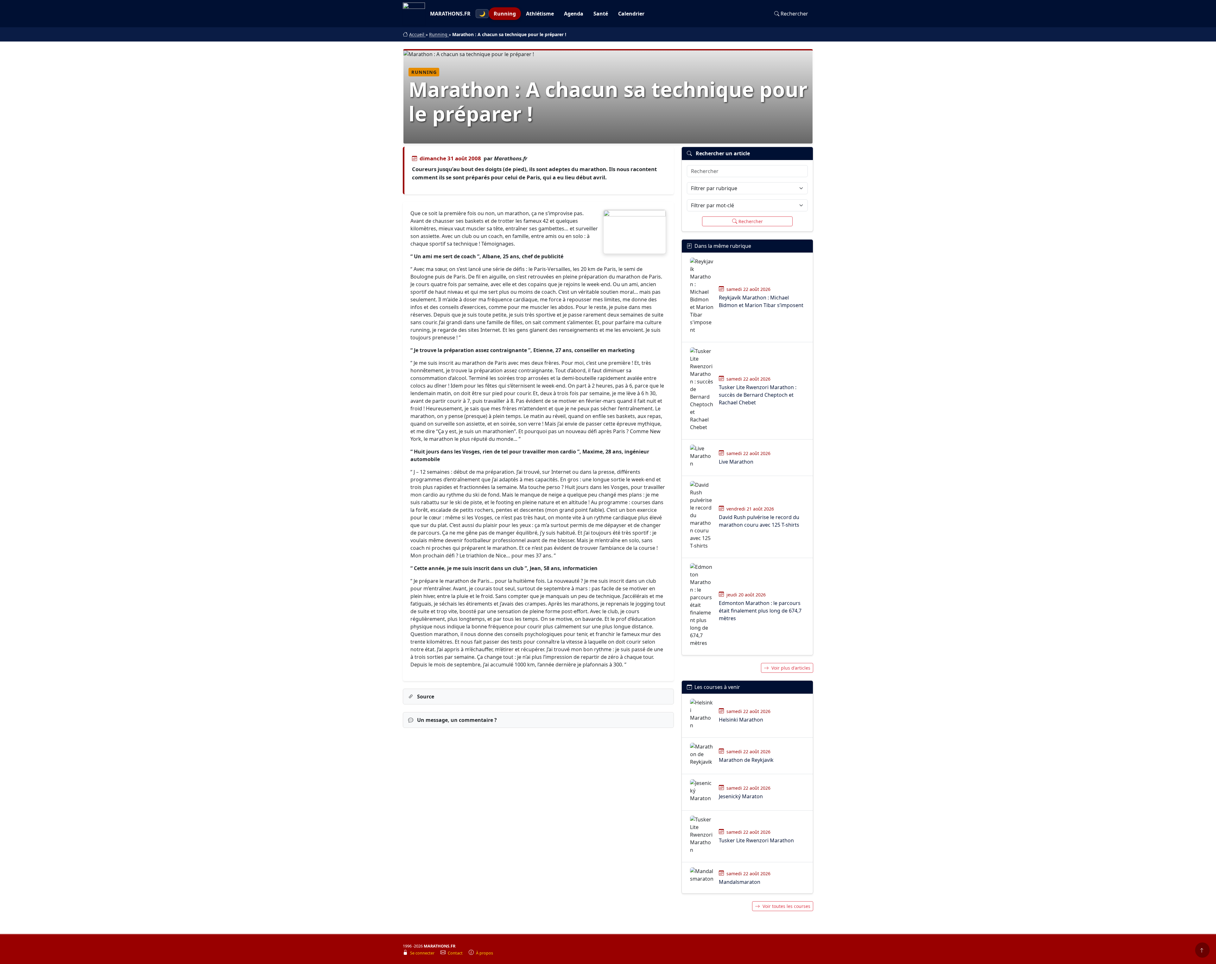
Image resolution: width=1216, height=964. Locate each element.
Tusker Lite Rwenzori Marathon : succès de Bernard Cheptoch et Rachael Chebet (757, 395)
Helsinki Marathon (741, 719)
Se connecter (422, 953)
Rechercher (794, 13)
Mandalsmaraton (739, 881)
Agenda (573, 13)
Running (505, 13)
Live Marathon (736, 461)
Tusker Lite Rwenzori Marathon (756, 840)
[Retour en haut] (1202, 950)
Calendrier (631, 13)
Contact (456, 953)
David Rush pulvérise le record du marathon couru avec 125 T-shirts (759, 521)
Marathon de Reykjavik (746, 759)
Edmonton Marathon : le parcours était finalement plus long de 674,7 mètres (760, 611)
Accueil (417, 34)
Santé (600, 13)
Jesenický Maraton (741, 796)
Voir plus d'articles (790, 668)
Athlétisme (540, 13)
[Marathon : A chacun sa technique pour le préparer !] (634, 231)
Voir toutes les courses (786, 906)
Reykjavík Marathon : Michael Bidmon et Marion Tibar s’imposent (761, 301)
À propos (484, 953)
